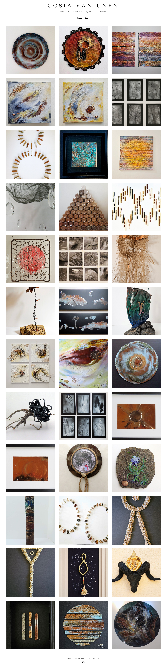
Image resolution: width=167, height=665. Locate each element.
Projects (88, 11)
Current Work (64, 11)
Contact (103, 11)
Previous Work (77, 11)
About (95, 11)
